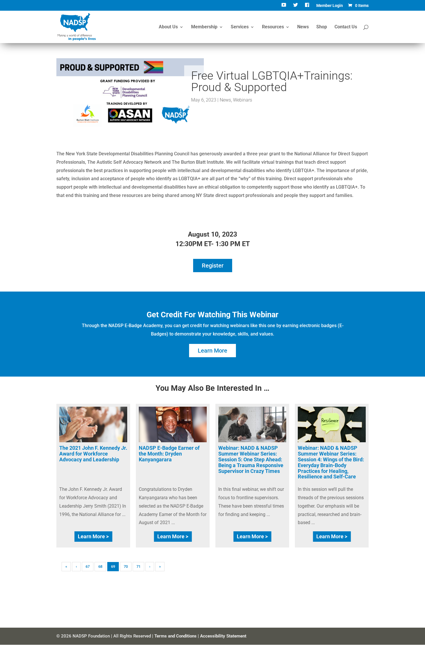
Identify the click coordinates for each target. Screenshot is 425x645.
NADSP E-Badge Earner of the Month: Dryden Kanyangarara (169, 453)
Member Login (329, 5)
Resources (273, 27)
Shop (321, 27)
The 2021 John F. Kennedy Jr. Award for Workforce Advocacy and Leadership (93, 453)
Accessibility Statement (223, 636)
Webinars (242, 100)
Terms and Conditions (175, 636)
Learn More (212, 350)
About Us (168, 27)
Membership (204, 27)
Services (240, 27)
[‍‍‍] (307, 7)
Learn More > (93, 536)
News (303, 27)
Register (212, 265)
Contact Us (346, 27)
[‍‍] (284, 7)
